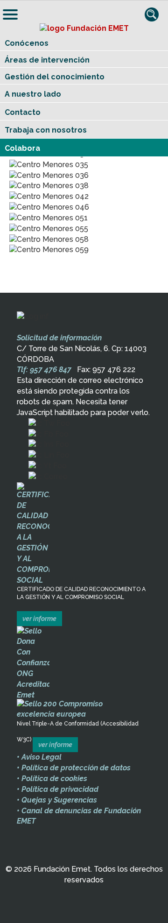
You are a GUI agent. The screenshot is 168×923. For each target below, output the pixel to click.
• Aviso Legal (39, 757)
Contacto (23, 112)
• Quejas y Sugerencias (57, 800)
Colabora (22, 148)
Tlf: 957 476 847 (44, 369)
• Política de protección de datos (74, 767)
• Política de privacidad (57, 789)
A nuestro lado (33, 94)
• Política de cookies (52, 778)
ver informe (39, 618)
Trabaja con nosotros (46, 130)
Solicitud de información (59, 337)
